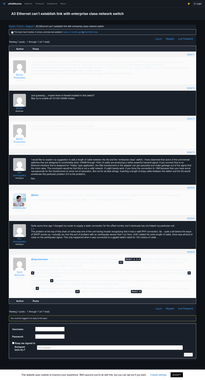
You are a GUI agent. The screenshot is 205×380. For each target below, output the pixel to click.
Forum (20, 26)
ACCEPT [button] (176, 374)
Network (28, 3)
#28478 (191, 152)
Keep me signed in (25, 343)
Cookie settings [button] (158, 374)
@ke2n (35, 195)
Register (170, 38)
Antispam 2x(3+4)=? (20, 348)
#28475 (191, 118)
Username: (18, 329)
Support (30, 26)
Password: (18, 336)
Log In (159, 38)
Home (12, 26)
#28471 (191, 54)
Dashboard (52, 3)
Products (40, 3)
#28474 (191, 87)
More (63, 3)
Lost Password (185, 38)
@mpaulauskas (39, 259)
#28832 (191, 251)
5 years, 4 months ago (72, 31)
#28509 (191, 218)
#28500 (191, 187)
